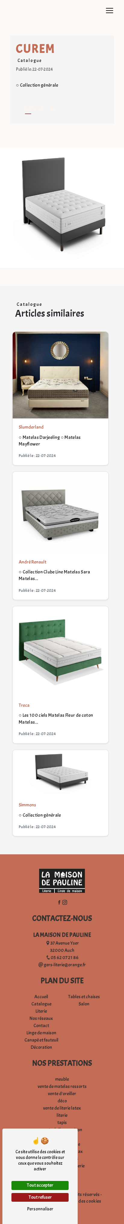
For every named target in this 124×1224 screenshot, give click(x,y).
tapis (62, 1123)
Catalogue (41, 1004)
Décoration (41, 1047)
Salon (84, 1004)
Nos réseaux (41, 1018)
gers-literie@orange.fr (64, 965)
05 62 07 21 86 (65, 958)
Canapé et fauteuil (41, 1040)
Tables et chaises (84, 997)
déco (62, 1101)
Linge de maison (41, 1033)
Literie (41, 1011)
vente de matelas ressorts (62, 1086)
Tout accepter (40, 1185)
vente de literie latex (62, 1108)
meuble (62, 1079)
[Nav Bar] (109, 11)
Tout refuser (40, 1197)
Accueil (41, 997)
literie (62, 1115)
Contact (41, 1026)
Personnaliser (40, 1209)
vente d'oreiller (62, 1094)
